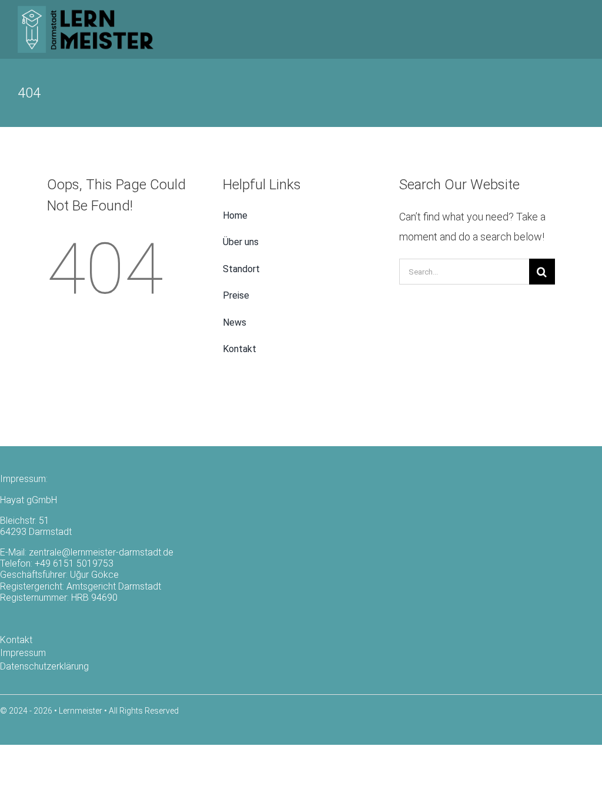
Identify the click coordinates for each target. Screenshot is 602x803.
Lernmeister (80, 710)
